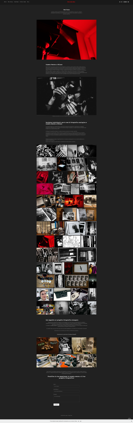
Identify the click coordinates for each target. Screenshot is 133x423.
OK (78, 421)
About (5, 1)
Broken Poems (23, 1)
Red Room (16, 1)
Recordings (10, 1)
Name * (55, 384)
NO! (80, 421)
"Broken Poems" (53, 325)
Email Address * (56, 389)
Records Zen (71, 2)
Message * (55, 394)
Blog (28, 1)
